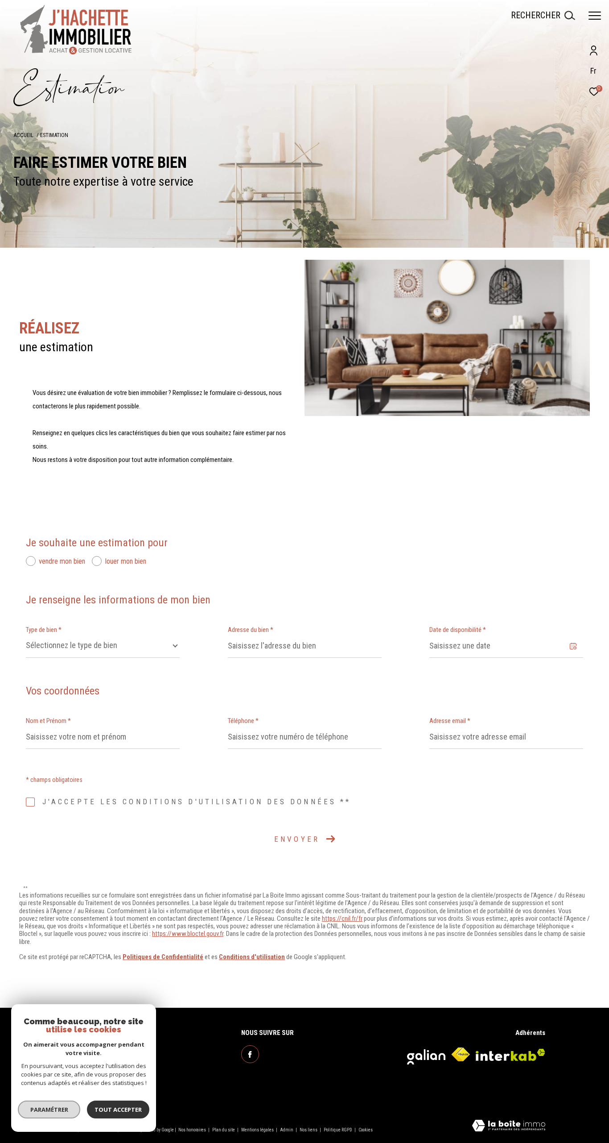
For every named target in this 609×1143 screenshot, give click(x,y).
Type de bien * (44, 630)
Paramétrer (49, 1110)
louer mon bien (125, 561)
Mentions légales (258, 1129)
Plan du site (224, 1129)
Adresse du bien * (250, 630)
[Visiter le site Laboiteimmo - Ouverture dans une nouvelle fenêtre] (508, 1126)
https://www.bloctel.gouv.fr (187, 934)
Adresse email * (449, 721)
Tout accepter (118, 1110)
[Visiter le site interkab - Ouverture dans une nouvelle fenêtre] (510, 1055)
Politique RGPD (338, 1129)
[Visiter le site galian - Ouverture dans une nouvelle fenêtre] (426, 1055)
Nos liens (309, 1129)
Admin (287, 1129)
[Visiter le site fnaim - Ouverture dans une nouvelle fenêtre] (460, 1054)
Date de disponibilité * (457, 630)
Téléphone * (243, 721)
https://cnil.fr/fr (342, 918)
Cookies (365, 1129)
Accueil (23, 135)
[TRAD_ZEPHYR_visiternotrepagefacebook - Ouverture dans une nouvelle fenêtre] (250, 1054)
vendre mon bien (62, 561)
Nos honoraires (192, 1129)
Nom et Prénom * (48, 721)
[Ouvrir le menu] (594, 15)
